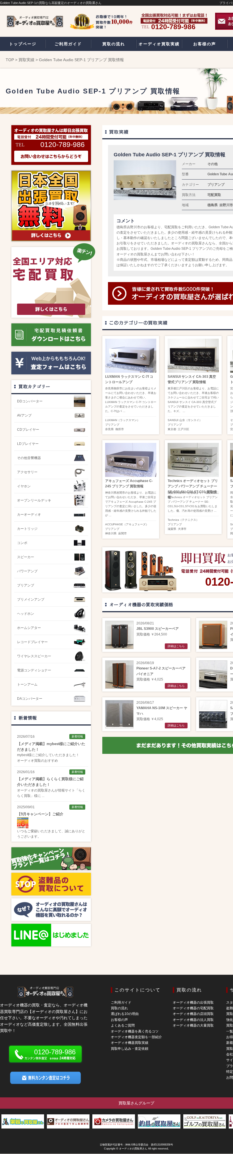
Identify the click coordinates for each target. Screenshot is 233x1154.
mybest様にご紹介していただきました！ (48, 755)
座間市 (122, 533)
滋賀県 (172, 528)
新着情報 (27, 717)
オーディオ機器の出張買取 (193, 1002)
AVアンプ (24, 415)
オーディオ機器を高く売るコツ (135, 1031)
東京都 (172, 429)
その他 (212, 164)
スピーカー (25, 557)
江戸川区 (183, 429)
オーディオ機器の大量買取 (193, 1025)
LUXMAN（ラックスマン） (122, 420)
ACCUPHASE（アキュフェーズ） (127, 524)
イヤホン (24, 486)
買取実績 (26, 59)
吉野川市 (226, 205)
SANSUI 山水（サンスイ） (185, 420)
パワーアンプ (27, 571)
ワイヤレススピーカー (34, 656)
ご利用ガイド (121, 1002)
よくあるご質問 (123, 1025)
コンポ (22, 543)
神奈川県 (110, 533)
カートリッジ (27, 529)
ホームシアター (29, 628)
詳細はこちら (176, 646)
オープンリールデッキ (34, 500)
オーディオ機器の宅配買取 (193, 1008)
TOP (10, 59)
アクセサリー (27, 472)
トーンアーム (27, 684)
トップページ (22, 44)
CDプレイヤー (28, 430)
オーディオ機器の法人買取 (193, 1020)
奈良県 (109, 429)
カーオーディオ (29, 515)
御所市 (119, 429)
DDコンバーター (30, 401)
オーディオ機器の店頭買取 (193, 1014)
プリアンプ (215, 185)
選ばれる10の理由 (125, 1014)
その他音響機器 (29, 458)
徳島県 (212, 205)
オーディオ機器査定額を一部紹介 (136, 1037)
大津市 (182, 528)
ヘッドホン (25, 614)
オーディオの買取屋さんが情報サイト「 (47, 790)
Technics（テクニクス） (183, 519)
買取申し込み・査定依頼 (129, 1049)
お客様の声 (119, 1020)
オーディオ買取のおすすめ (37, 761)
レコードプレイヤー (32, 642)
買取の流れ (119, 1008)
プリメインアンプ (30, 599)
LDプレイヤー (28, 444)
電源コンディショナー (34, 670)
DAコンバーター (29, 699)
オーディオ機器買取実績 (129, 1043)
